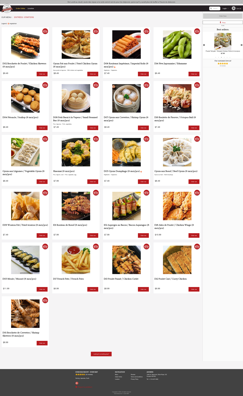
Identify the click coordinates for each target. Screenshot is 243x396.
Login (225, 8)
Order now (42, 74)
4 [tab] (224, 57)
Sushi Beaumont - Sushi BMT (86, 372)
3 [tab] (221, 57)
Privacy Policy (134, 379)
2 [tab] (218, 57)
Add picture (45, 31)
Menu (116, 374)
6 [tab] (230, 57)
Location (31, 8)
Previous (204, 45)
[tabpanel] (223, 45)
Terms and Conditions (137, 377)
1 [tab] (216, 57)
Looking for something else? (101, 354)
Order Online (20, 8)
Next (242, 45)
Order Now (222, 16)
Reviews (133, 374)
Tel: (152, 379)
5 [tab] (227, 57)
